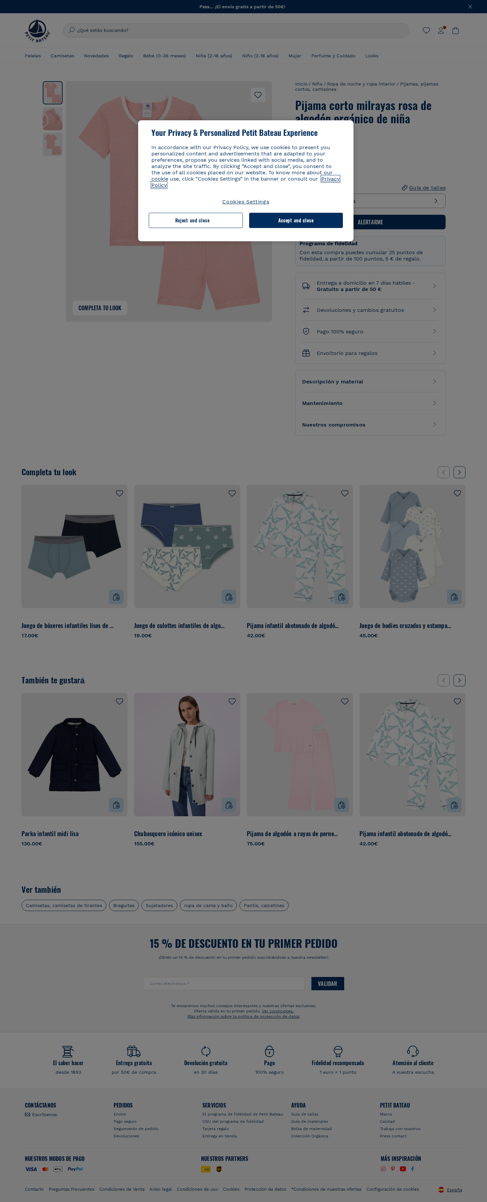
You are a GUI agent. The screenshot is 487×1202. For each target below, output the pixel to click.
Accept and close (296, 220)
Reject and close (192, 220)
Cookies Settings (245, 202)
